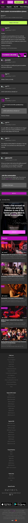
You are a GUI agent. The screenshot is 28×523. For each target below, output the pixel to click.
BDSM (11, 451)
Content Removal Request (11, 373)
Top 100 (16, 7)
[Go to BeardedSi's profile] (2, 61)
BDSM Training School (11, 467)
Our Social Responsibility (11, 384)
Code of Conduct (11, 370)
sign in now (8, 178)
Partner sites (11, 473)
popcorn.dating (11, 478)
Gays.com (11, 475)
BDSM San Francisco (11, 430)
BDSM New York (11, 423)
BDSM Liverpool (11, 401)
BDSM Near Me (11, 465)
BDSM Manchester (11, 399)
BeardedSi (8, 60)
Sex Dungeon (11, 456)
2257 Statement (11, 375)
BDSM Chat (11, 460)
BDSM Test (11, 458)
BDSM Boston (11, 432)
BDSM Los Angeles (11, 425)
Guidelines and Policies (11, 368)
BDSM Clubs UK (11, 412)
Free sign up (18, 2)
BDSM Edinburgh (11, 406)
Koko (11, 480)
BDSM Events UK (11, 415)
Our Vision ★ (15, 379)
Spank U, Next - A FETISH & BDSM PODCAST (11, 493)
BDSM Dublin (11, 410)
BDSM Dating (11, 463)
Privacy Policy (11, 366)
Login (10, 2)
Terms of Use (11, 362)
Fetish (11, 454)
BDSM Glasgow (11, 403)
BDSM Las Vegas (11, 427)
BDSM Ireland (11, 408)
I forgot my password (11, 377)
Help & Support (11, 357)
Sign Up (14, 232)
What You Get (7, 379)
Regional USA (11, 421)
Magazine (9, 7)
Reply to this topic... (9, 185)
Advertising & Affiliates (11, 382)
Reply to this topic (14, 22)
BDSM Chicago (11, 436)
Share (14, 193)
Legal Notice (11, 364)
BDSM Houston (11, 434)
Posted (10, 30)
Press (11, 386)
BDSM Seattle (11, 439)
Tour (8, 359)
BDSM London (11, 394)
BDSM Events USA (11, 443)
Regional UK (9, 392)
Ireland (14, 392)
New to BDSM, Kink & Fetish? (16, 17)
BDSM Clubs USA (11, 441)
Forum (2, 7)
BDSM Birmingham (11, 397)
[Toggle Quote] (3, 104)
